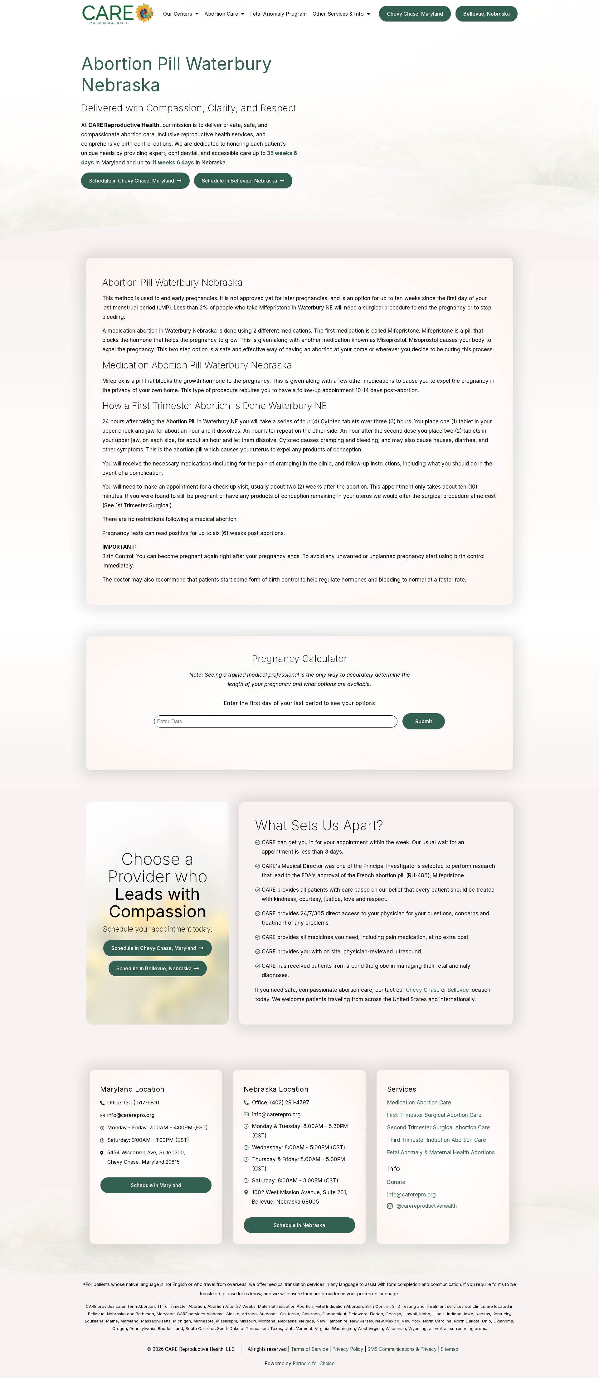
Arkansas (268, 1313)
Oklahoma (503, 1320)
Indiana (454, 1313)
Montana (266, 1320)
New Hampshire (332, 1320)
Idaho (424, 1313)
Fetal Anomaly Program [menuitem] (278, 14)
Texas (276, 1328)
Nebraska (287, 1320)
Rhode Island (170, 1328)
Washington (343, 1328)
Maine (112, 1320)
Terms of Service (309, 1349)
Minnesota (203, 1320)
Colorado (311, 1313)
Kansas (483, 1313)
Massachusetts (156, 1320)
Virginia (322, 1328)
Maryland (129, 1320)
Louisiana (94, 1320)
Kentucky (501, 1313)
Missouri (248, 1320)
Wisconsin (396, 1328)
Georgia (393, 1313)
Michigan (182, 1320)
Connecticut (334, 1313)
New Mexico (387, 1320)
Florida (376, 1313)
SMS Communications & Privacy (403, 1349)
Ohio (486, 1320)
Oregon (119, 1328)
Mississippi (226, 1320)
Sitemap (449, 1349)
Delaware (358, 1313)
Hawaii (410, 1313)
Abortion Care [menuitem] (221, 14)
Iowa (468, 1313)
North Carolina (437, 1320)
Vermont (304, 1328)
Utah (289, 1328)
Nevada (306, 1320)
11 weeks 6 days (173, 162)
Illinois (439, 1313)
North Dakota (467, 1320)
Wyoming (417, 1328)
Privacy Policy (347, 1349)
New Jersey (361, 1320)
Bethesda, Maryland (155, 1313)
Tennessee (257, 1328)
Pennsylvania (142, 1328)
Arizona (249, 1313)
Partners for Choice (314, 1363)
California (289, 1313)
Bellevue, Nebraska (107, 1313)
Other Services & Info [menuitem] (338, 14)
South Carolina (200, 1328)
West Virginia (370, 1328)
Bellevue (458, 990)
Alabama (215, 1313)
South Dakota (230, 1328)
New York (411, 1320)
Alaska (232, 1313)
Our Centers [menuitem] (177, 14)
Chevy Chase (423, 990)
